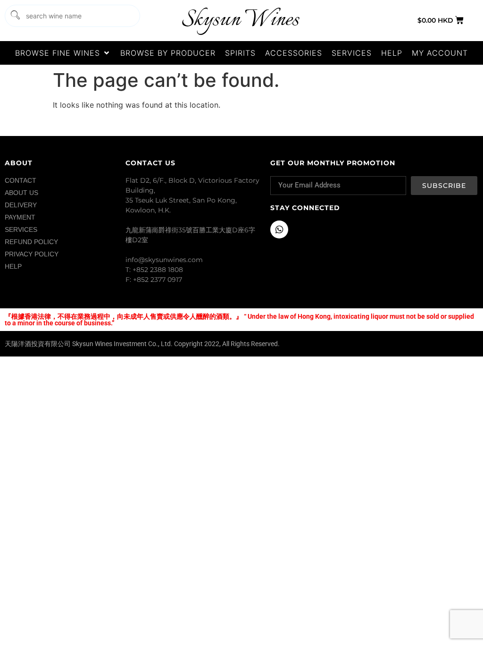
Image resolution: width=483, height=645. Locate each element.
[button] (63, 53)
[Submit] (15, 16)
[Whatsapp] (279, 229)
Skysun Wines (240, 20)
